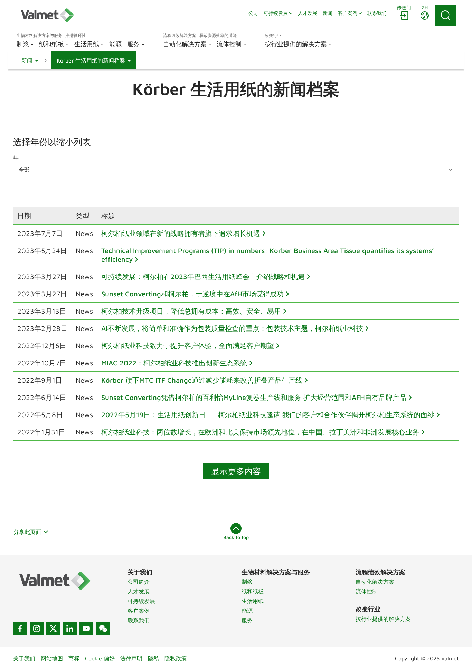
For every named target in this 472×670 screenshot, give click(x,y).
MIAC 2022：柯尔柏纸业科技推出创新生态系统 (174, 363)
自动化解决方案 (375, 581)
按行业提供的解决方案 (383, 619)
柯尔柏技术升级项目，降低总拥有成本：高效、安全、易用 (191, 311)
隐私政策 (175, 658)
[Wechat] (103, 628)
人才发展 (139, 591)
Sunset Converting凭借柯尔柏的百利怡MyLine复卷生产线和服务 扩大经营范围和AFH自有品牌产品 (253, 397)
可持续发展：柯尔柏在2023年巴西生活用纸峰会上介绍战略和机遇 (203, 276)
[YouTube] (86, 628)
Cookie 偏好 (100, 658)
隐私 (153, 658)
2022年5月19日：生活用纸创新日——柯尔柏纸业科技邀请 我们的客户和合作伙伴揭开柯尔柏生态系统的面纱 (267, 415)
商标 (73, 658)
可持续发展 (141, 601)
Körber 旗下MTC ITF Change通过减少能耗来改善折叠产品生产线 (201, 380)
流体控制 (367, 591)
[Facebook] (20, 628)
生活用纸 (253, 601)
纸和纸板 (253, 591)
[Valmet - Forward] (47, 15)
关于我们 (24, 658)
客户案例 (139, 610)
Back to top (236, 537)
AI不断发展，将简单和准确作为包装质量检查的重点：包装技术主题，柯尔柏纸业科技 (232, 328)
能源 (247, 610)
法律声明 (131, 658)
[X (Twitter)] (53, 628)
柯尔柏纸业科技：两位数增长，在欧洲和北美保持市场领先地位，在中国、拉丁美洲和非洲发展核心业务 (260, 432)
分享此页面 (27, 532)
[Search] (445, 15)
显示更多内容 (236, 471)
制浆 (247, 581)
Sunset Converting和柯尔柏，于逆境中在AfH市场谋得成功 (192, 294)
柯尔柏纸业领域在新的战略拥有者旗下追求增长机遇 (180, 233)
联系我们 (139, 620)
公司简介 (139, 581)
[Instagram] (37, 628)
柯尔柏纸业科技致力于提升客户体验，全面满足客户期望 (187, 346)
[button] (29, 60)
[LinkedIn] (70, 628)
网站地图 (52, 658)
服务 (247, 620)
